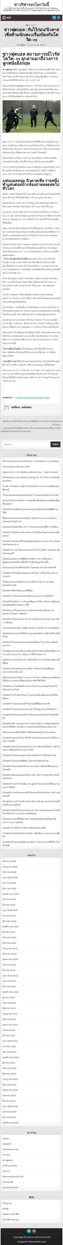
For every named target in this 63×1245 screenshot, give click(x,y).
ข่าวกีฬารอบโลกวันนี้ (31, 4)
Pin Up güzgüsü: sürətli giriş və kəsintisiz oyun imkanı (31, 461)
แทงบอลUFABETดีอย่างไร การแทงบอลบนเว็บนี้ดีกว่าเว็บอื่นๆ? (31, 527)
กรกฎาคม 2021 (10, 1014)
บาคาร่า (6, 1171)
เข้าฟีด (6, 1209)
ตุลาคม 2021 (9, 997)
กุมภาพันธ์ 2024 (10, 877)
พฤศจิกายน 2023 (11, 894)
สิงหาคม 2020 (9, 1074)
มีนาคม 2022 (9, 970)
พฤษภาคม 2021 (10, 1025)
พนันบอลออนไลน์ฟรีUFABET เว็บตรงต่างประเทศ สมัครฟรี (29, 567)
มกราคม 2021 (9, 1046)
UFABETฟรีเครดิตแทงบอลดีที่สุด (18, 590)
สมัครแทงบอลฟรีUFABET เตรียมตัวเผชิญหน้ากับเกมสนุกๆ (29, 732)
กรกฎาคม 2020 (10, 1079)
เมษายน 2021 (9, 1030)
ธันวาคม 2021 (9, 986)
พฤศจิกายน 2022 (11, 926)
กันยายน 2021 (9, 1003)
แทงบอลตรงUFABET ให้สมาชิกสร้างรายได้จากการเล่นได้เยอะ (31, 628)
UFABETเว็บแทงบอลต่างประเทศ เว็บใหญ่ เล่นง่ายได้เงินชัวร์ (30, 709)
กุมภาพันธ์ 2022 (10, 975)
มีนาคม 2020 (9, 1101)
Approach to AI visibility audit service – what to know (30, 472)
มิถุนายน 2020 (10, 1084)
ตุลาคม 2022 (9, 932)
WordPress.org (11, 1219)
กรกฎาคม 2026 (10, 867)
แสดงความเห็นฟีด (11, 1214)
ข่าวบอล (32, 25)
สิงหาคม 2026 (9, 861)
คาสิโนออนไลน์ (10, 1166)
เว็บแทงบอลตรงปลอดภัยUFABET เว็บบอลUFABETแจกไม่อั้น (31, 495)
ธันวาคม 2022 (9, 921)
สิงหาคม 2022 (9, 943)
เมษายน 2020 (9, 1095)
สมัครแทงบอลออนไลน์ (13, 1176)
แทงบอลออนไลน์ (10, 1187)
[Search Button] (59, 18)
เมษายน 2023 (9, 899)
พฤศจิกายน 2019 (11, 1123)
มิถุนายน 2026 (9, 872)
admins (22, 45)
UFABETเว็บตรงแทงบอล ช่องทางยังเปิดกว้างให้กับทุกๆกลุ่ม (29, 755)
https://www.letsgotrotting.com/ (33, 397)
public (6, 1138)
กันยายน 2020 (9, 1068)
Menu (9, 17)
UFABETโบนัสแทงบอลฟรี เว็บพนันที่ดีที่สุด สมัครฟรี (26, 704)
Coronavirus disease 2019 (16, 466)
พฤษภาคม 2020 (10, 1090)
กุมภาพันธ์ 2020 (10, 1106)
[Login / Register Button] (54, 18)
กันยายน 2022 (9, 937)
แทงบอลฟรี (8, 1182)
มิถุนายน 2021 (9, 1019)
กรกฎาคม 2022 (10, 948)
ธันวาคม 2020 (9, 1052)
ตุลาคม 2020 (9, 1063)
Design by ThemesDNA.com (31, 1242)
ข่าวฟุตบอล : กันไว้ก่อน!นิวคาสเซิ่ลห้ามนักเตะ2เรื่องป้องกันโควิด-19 (31, 34)
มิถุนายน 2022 (9, 954)
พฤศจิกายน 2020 (11, 1057)
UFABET (7, 1144)
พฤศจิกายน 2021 (11, 992)
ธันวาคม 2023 (9, 888)
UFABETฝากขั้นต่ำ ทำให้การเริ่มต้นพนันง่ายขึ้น (24, 828)
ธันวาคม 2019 (9, 1117)
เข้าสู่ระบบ (7, 1203)
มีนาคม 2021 (9, 1035)
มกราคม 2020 (9, 1112)
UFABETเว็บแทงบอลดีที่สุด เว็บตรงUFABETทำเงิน (26, 761)
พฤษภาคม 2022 (10, 959)
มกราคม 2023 (9, 916)
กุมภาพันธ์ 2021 (10, 1041)
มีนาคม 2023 (9, 905)
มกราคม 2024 (9, 883)
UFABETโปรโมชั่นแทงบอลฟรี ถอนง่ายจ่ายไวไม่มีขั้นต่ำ (28, 596)
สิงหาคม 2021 (9, 1008)
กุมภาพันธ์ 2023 (10, 910)
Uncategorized (10, 1149)
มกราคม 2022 (9, 981)
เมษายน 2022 (9, 965)
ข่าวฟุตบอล (8, 1160)
